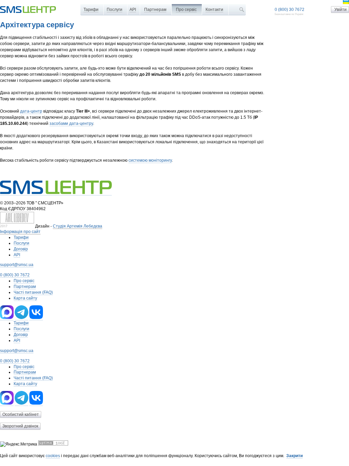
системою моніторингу (150, 160)
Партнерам (155, 9)
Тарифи (91, 9)
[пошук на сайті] (242, 9)
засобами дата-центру (71, 123)
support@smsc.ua (16, 264)
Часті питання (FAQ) (33, 292)
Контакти (214, 9)
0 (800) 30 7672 (289, 9)
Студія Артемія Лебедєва (77, 226)
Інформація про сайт (20, 231)
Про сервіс (186, 9)
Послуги (114, 9)
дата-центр (31, 111)
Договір (21, 249)
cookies (53, 455)
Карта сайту (25, 298)
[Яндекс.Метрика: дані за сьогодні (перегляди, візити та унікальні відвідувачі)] (18, 444)
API (133, 9)
